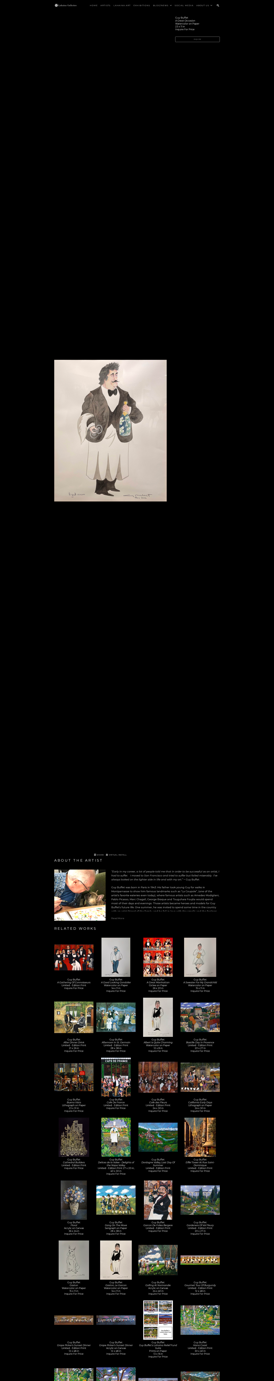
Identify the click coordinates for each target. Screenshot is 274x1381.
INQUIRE (197, 39)
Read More (117, 918)
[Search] (218, 5)
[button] (162, 5)
